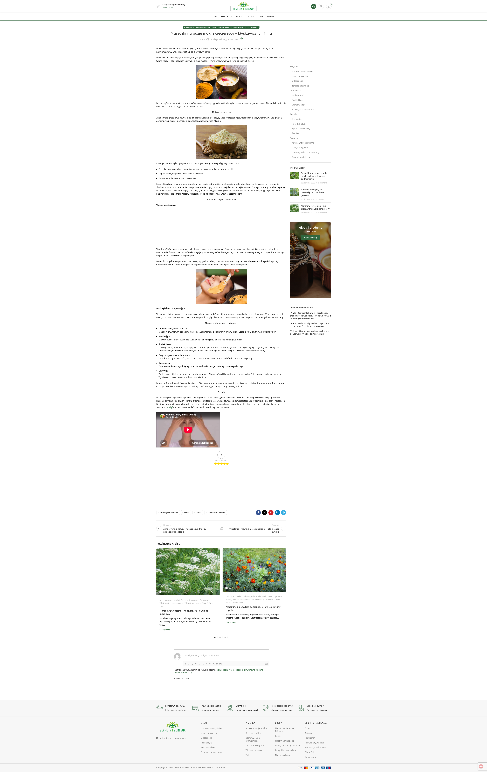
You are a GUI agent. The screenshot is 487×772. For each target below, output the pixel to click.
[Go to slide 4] (222, 637)
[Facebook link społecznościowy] (258, 512)
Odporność (297, 81)
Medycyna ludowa (264, 596)
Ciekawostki (231, 596)
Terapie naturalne (300, 85)
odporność (277, 596)
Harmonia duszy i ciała (302, 71)
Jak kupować (298, 95)
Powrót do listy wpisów (221, 528)
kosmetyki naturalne (169, 512)
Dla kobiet (297, 119)
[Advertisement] (221, 227)
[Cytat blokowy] (206, 663)
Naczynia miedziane (284, 740)
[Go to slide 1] (215, 637)
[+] (220, 663)
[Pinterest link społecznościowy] (270, 512)
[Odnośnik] (214, 663)
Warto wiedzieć (299, 104)
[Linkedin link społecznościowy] (277, 512)
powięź (169, 407)
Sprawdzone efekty (241, 27)
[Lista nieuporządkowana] (203, 663)
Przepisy (228, 27)
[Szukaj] (313, 6)
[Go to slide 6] (227, 637)
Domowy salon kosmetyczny (197, 27)
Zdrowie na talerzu (192, 603)
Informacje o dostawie (315, 747)
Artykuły (294, 66)
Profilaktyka (297, 100)
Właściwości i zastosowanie (171, 603)
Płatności (309, 752)
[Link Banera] (310, 260)
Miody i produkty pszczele (287, 745)
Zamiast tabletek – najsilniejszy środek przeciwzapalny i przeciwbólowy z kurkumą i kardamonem (310, 316)
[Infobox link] (172, 708)
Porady (293, 114)
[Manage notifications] (481, 766)
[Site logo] (243, 6)
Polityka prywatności (315, 742)
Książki (278, 736)
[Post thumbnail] (294, 178)
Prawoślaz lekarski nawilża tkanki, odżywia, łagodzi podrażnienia (314, 176)
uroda (198, 512)
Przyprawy (194, 600)
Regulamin (310, 737)
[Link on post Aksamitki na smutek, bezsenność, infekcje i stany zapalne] (254, 570)
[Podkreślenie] (192, 663)
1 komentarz (321, 183)
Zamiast (254, 27)
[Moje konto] (321, 6)
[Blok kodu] (210, 663)
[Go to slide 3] (220, 637)
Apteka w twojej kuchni (170, 600)
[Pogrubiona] (185, 663)
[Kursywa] (189, 663)
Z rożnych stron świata (303, 109)
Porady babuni (217, 27)
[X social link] (264, 512)
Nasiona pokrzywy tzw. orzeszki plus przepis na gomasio (312, 192)
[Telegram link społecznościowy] (283, 512)
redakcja (214, 39)
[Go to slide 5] (225, 637)
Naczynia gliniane (283, 755)
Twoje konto (311, 757)
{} (217, 663)
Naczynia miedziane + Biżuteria (285, 730)
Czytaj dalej (165, 629)
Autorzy (308, 733)
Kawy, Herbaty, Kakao (285, 750)
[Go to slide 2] (217, 637)
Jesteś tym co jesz (300, 76)
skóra (186, 512)
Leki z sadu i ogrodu (246, 596)
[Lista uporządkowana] (199, 663)
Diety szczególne (300, 147)
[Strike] (196, 663)
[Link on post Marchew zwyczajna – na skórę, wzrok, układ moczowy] (188, 571)
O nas (307, 728)
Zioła (204, 603)
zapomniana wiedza (216, 512)
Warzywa (204, 600)
